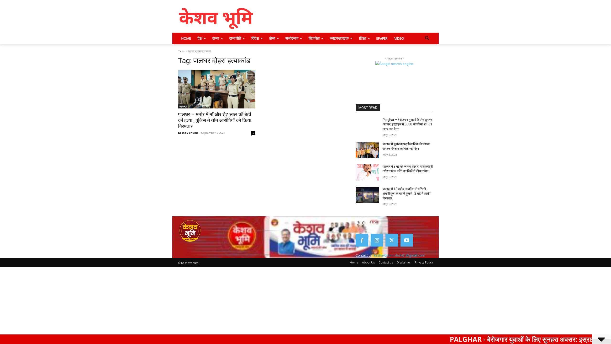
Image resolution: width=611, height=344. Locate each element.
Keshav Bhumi (188, 132)
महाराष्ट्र (183, 106)
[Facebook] (362, 240)
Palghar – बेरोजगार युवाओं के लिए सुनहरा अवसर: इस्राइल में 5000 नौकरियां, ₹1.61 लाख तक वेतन (407, 124)
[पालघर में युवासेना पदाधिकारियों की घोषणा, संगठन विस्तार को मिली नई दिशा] (367, 150)
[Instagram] (377, 240)
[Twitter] (391, 240)
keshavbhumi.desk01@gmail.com (399, 255)
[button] (427, 38)
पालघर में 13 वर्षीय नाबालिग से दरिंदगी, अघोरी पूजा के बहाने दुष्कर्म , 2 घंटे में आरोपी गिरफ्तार (407, 193)
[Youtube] (406, 240)
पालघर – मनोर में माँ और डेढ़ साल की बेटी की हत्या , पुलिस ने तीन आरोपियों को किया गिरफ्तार (214, 120)
